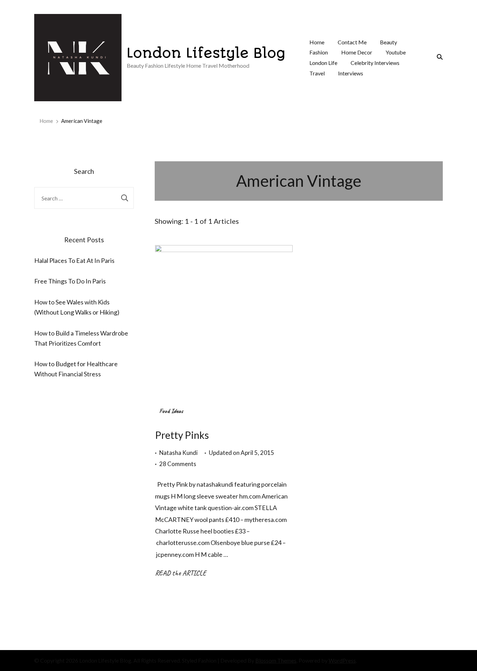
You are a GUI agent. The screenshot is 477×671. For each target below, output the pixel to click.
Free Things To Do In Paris (70, 281)
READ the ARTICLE (180, 573)
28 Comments (177, 464)
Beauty (388, 42)
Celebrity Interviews (375, 62)
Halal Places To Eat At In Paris (74, 260)
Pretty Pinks (182, 435)
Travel (317, 73)
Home (316, 42)
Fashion (318, 52)
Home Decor (356, 52)
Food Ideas (171, 411)
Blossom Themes (275, 660)
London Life (323, 62)
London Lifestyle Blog (206, 53)
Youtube (396, 52)
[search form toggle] (437, 56)
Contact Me (352, 42)
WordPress (342, 660)
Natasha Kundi (178, 452)
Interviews (350, 73)
